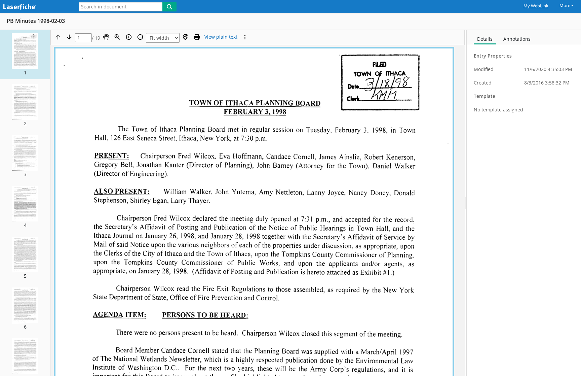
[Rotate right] (185, 37)
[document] (524, 203)
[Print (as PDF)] (196, 37)
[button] (25, 54)
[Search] (169, 6)
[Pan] (106, 37)
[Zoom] (117, 37)
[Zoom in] (128, 37)
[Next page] (69, 37)
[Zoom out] (140, 37)
